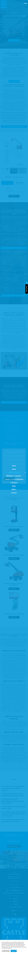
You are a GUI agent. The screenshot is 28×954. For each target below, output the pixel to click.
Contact (14, 493)
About (14, 469)
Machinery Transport (14, 476)
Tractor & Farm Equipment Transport (14, 481)
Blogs (14, 486)
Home (14, 466)
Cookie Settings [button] (6, 950)
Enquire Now (26, 289)
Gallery (14, 489)
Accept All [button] (14, 950)
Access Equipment (14, 472)
